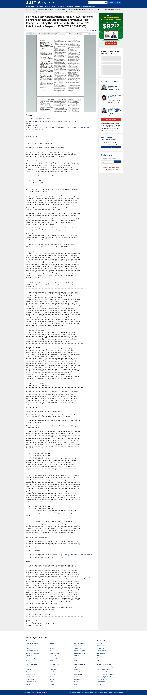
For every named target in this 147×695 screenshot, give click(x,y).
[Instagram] (40, 692)
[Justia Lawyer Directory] (49, 692)
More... (28, 660)
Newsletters (78, 6)
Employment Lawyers (32, 650)
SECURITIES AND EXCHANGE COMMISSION (41, 119)
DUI (51, 650)
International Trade (79, 653)
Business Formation (79, 643)
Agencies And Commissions (46, 9)
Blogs (99, 655)
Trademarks (77, 679)
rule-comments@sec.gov (51, 556)
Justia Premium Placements (105, 672)
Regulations (29, 672)
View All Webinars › (111, 119)
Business (76, 641)
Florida (52, 677)
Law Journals (101, 653)
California (52, 674)
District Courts (30, 679)
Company (86, 692)
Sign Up (118, 2)
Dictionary (100, 643)
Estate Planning (54, 653)
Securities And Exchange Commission (63, 9)
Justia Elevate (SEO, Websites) (105, 674)
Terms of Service (98, 692)
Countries (76, 681)
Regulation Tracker (34, 9)
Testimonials (101, 681)
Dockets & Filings (31, 681)
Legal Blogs (77, 669)
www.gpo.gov (84, 127)
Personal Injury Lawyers (33, 658)
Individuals (53, 641)
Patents (76, 677)
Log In (111, 2)
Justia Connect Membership (105, 667)
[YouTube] (35, 692)
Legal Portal (80, 692)
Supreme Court (30, 674)
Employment (77, 648)
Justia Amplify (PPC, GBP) (104, 677)
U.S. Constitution (31, 667)
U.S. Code (28, 669)
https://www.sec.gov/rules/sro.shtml (77, 554)
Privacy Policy (108, 692)
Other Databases (79, 665)
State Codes (53, 669)
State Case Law (54, 672)
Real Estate (77, 655)
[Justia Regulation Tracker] (33, 2)
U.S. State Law (54, 665)
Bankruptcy (53, 643)
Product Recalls (78, 674)
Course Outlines (101, 650)
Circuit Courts (30, 677)
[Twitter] (47, 692)
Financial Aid (100, 648)
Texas (51, 681)
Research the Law (50, 6)
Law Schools (60, 6)
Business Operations (80, 646)
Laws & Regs (69, 6)
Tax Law (76, 658)
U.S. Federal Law (31, 665)
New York (52, 679)
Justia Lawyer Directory (104, 669)
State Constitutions (55, 667)
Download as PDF (91, 30)
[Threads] (42, 692)
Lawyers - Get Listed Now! (111, 167)
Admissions (100, 646)
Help (91, 692)
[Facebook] (38, 692)
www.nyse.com (48, 202)
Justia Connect (72, 692)
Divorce (52, 648)
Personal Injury (54, 658)
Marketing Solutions (89, 6)
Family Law (53, 655)
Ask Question (111, 147)
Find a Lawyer (30, 6)
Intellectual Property (79, 650)
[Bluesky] (44, 692)
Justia (27, 9)
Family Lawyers (30, 655)
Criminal (52, 646)
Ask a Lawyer (40, 6)
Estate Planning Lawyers (33, 653)
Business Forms (78, 672)
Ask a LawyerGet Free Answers (108, 138)
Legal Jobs (76, 667)
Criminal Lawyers (31, 648)
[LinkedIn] (33, 692)
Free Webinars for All (110, 81)
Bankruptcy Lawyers (32, 643)
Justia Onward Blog (102, 679)
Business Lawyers (31, 646)
